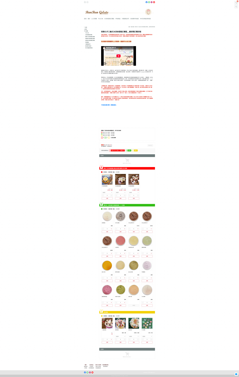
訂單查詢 (91, 366)
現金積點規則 (105, 364)
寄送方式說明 (98, 366)
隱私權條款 (105, 366)
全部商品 (91, 364)
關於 (86, 364)
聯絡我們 (86, 366)
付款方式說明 (98, 364)
